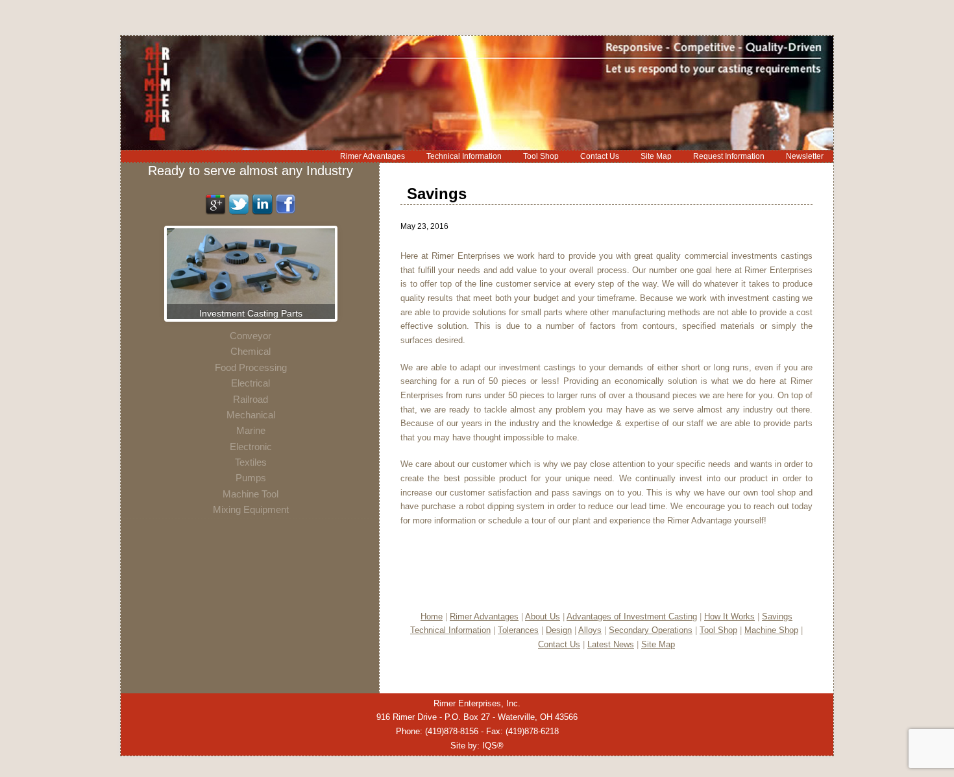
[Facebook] (285, 211)
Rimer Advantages (484, 616)
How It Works (729, 616)
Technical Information (450, 630)
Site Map (658, 644)
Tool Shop (718, 630)
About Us (542, 616)
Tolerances (518, 630)
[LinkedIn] (262, 211)
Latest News (610, 644)
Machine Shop (771, 630)
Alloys (590, 630)
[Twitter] (238, 211)
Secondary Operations (650, 630)
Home (432, 616)
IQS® (493, 745)
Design (559, 630)
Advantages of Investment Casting (632, 616)
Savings (777, 616)
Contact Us (559, 644)
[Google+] (215, 211)
